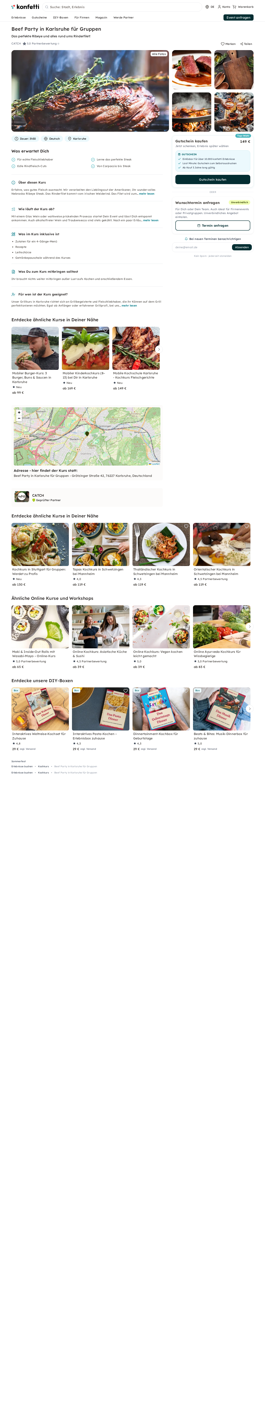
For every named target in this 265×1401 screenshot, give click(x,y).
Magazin (101, 17)
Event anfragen (238, 17)
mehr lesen (146, 193)
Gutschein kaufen (212, 179)
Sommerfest (18, 761)
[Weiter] (158, 349)
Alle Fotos (159, 54)
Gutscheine (39, 17)
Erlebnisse (18, 17)
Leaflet (155, 463)
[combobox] (122, 7)
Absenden (242, 247)
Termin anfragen (215, 225)
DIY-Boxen (60, 17)
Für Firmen (81, 17)
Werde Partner (123, 17)
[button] (87, 433)
